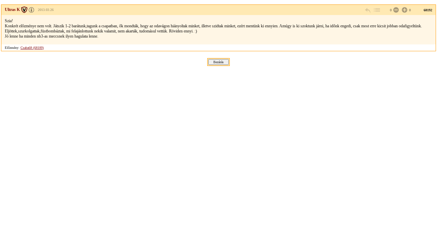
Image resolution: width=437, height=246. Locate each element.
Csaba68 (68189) (32, 48)
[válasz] (368, 10)
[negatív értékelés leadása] (395, 10)
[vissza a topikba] (376, 10)
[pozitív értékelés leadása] (403, 10)
